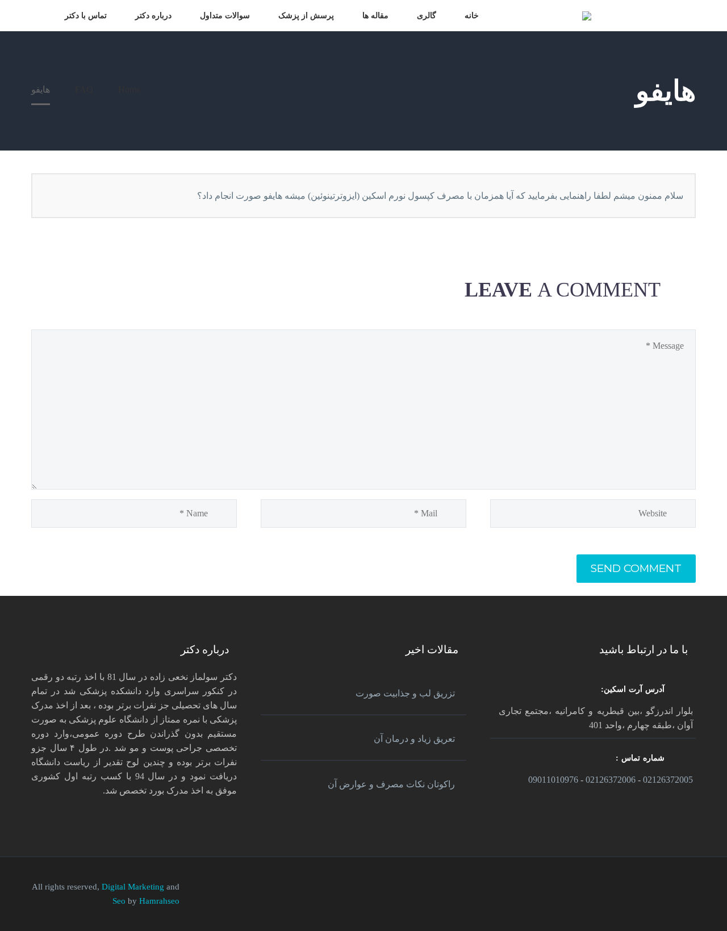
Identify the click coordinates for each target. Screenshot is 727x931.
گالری (426, 15)
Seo (120, 900)
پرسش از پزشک (306, 15)
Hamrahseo (159, 900)
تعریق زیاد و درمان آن (414, 739)
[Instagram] (648, 888)
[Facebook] (692, 888)
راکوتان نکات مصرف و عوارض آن (391, 784)
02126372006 (611, 779)
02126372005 (668, 779)
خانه (472, 15)
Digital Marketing (133, 886)
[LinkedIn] (677, 888)
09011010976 (553, 779)
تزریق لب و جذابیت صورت (405, 693)
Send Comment (636, 568)
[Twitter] (662, 888)
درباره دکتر (153, 15)
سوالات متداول (225, 15)
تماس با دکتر (86, 15)
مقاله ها (375, 15)
